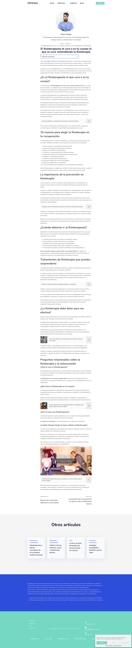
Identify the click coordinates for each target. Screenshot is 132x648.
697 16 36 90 (88, 635)
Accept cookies (101, 642)
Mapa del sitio (34, 639)
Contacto (32, 628)
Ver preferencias (124, 642)
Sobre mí (32, 623)
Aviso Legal (48, 639)
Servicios (32, 621)
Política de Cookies (108, 645)
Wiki (70, 540)
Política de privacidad (117, 645)
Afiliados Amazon (63, 639)
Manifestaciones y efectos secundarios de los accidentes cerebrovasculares (36, 550)
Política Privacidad (80, 639)
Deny (113, 642)
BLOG (82, 3)
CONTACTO (100, 3)
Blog (30, 625)
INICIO (52, 3)
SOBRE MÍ (73, 3)
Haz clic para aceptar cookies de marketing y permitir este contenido (66, 460)
